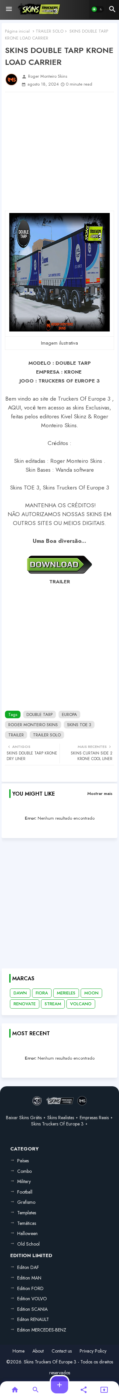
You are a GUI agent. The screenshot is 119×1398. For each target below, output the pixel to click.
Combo (24, 1171)
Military (24, 1181)
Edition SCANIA (32, 1309)
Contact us (62, 1351)
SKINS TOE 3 (79, 725)
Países (23, 1160)
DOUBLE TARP (39, 714)
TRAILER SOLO (49, 31)
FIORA (42, 993)
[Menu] (9, 9)
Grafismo (26, 1202)
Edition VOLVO (32, 1298)
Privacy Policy (93, 1351)
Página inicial (17, 31)
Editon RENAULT (33, 1319)
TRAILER (16, 735)
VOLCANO (81, 1004)
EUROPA (69, 714)
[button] (97, 9)
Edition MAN (29, 1278)
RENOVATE (25, 1004)
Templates (26, 1212)
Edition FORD (30, 1288)
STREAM (53, 1004)
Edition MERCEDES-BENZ (41, 1330)
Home (18, 1351)
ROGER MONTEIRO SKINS (33, 725)
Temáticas (26, 1223)
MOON (91, 993)
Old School (28, 1244)
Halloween (27, 1233)
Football (24, 1192)
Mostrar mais (99, 793)
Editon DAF (28, 1267)
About (38, 1351)
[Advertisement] (59, 151)
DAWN (20, 993)
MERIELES (66, 993)
